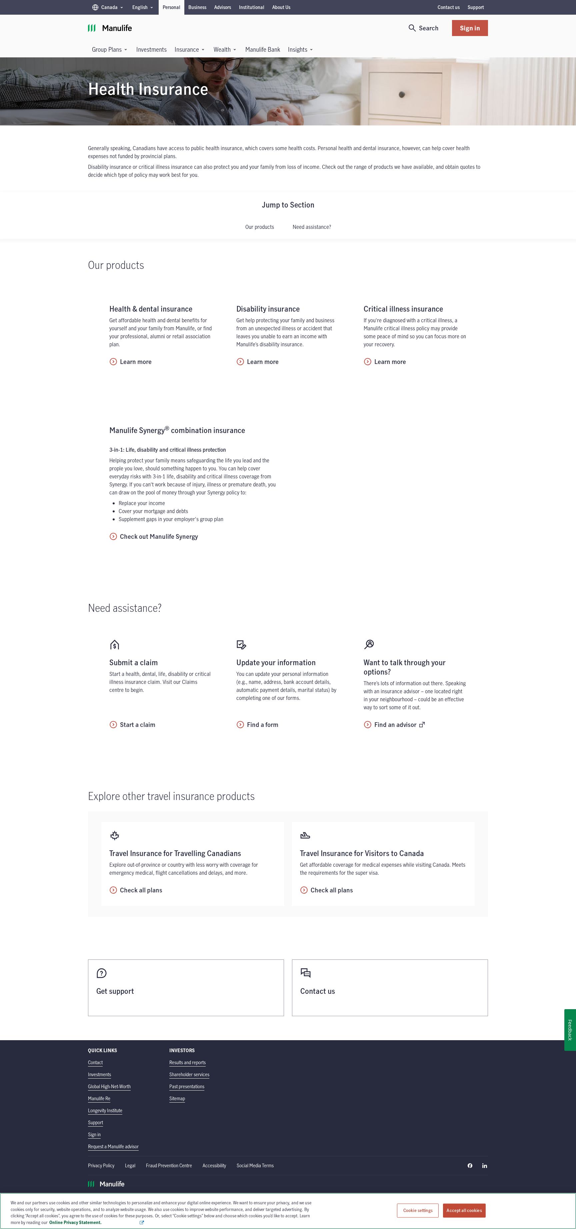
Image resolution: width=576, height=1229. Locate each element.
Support (476, 7)
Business (197, 7)
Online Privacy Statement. (94, 1222)
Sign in (470, 28)
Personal (171, 7)
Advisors (222, 7)
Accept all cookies (464, 1210)
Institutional (251, 7)
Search (429, 28)
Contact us (449, 7)
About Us (281, 7)
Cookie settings (418, 1210)
